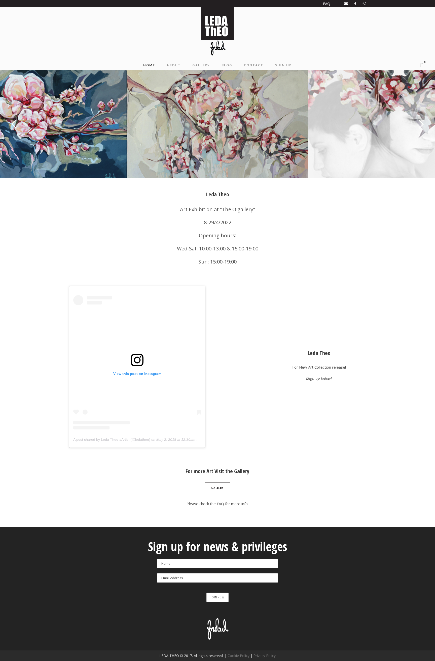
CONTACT (253, 65)
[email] (346, 3)
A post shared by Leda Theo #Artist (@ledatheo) (111, 439)
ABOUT (174, 65)
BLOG (227, 65)
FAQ (326, 3)
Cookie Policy (238, 655)
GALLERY (201, 65)
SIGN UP (283, 65)
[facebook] (355, 3)
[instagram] (364, 3)
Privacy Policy (264, 655)
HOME (149, 65)
